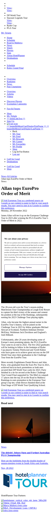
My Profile (17, 146)
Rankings (11, 81)
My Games (17, 141)
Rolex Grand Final (15, 68)
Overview (11, 79)
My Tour (16, 134)
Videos (10, 96)
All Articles (12, 176)
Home (9, 37)
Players (10, 50)
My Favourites (19, 144)
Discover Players (14, 101)
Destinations (12, 58)
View (9, 8)
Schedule (11, 40)
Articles (10, 94)
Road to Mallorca (14, 43)
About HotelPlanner (16, 55)
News (9, 45)
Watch (9, 48)
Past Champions (14, 86)
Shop (14, 149)
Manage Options (25, 267)
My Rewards (18, 139)
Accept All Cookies (25, 275)
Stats (9, 53)
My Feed (16, 136)
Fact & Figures (13, 108)
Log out (16, 154)
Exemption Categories (17, 104)
